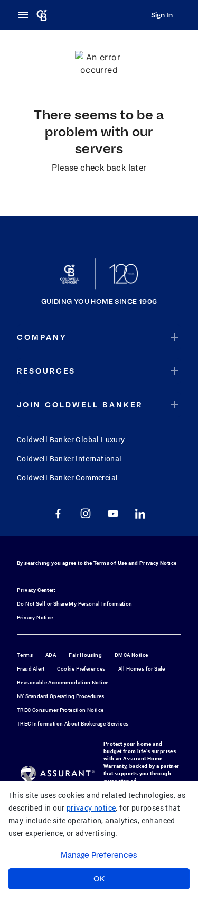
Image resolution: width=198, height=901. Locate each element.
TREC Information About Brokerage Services (72, 723)
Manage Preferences (99, 855)
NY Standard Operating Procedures (61, 696)
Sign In (162, 15)
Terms (25, 655)
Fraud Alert (30, 668)
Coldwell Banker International (69, 458)
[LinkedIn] (140, 513)
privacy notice (91, 808)
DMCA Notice (131, 655)
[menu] (26, 15)
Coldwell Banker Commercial (67, 477)
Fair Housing (85, 655)
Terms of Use (110, 563)
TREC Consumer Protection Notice (60, 710)
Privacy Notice (158, 563)
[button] (99, 337)
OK (99, 879)
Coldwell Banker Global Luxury (71, 439)
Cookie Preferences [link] (81, 668)
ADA (50, 655)
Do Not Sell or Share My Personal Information (75, 603)
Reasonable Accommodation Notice (62, 682)
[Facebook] (58, 513)
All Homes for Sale (141, 668)
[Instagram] (85, 513)
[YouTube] (112, 513)
